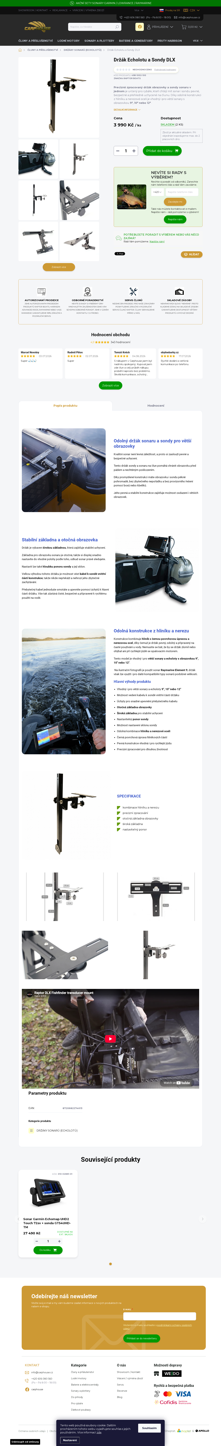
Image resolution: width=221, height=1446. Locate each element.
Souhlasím (149, 1428)
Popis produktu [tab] (65, 405)
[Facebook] (139, 27)
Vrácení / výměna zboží (130, 1378)
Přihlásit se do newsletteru (142, 1338)
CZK (192, 10)
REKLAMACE (60, 10)
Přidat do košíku (159, 151)
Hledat (117, 26)
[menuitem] (36, 41)
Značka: (127, 78)
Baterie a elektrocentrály (85, 1384)
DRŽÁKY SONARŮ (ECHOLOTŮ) (57, 1130)
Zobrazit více (59, 267)
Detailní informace (125, 109)
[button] (110, 1264)
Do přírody (77, 1397)
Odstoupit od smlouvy (25, 1441)
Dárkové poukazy (81, 1409)
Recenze (122, 1390)
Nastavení (70, 1440)
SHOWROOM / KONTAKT (33, 10)
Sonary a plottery (80, 1390)
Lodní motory (78, 1378)
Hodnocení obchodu (110, 334)
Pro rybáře (77, 1403)
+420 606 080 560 (41, 1378)
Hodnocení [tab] (156, 405)
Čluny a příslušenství (82, 1372)
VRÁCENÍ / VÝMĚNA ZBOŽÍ (88, 10)
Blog (119, 1397)
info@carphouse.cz (42, 1372)
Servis (120, 1384)
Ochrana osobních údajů (31, 1431)
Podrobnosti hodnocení (165, 69)
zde (99, 1432)
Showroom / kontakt (128, 1372)
